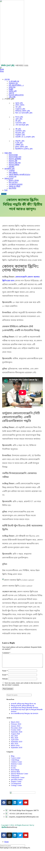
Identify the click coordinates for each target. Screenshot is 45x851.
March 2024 (15, 722)
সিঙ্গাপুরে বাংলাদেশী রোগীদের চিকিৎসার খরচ (22, 706)
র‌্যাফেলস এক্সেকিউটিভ (15, 159)
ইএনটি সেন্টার (18, 143)
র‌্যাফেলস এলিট (13, 161)
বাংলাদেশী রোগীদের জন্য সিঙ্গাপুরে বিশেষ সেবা (23, 704)
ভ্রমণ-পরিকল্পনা (13, 172)
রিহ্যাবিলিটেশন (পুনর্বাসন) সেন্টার (23, 149)
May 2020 (14, 738)
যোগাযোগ (3, 194)
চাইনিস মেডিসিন (19, 105)
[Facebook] (4, 802)
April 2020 (14, 740)
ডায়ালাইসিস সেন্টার (20, 131)
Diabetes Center (16, 764)
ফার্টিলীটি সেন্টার (19, 145)
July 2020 (14, 736)
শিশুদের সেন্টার (19, 117)
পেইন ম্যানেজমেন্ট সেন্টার (22, 125)
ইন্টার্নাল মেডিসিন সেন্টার (21, 147)
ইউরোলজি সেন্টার (19, 133)
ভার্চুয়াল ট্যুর (12, 87)
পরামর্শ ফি (11, 93)
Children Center (16, 762)
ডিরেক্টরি (11, 89)
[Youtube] (25, 802)
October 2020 (15, 730)
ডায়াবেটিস (11, 167)
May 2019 (14, 744)
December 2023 (16, 728)
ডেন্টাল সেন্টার (18, 119)
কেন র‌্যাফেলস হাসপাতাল (15, 184)
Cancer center (15, 758)
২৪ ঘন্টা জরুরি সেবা (14, 81)
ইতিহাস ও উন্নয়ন (14, 180)
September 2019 (16, 742)
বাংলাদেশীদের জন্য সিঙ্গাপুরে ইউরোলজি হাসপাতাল (24, 708)
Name (5, 671)
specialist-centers (16, 779)
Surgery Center (16, 781)
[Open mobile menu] (22, 74)
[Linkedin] (14, 802)
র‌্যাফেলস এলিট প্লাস (15, 163)
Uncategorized (16, 783)
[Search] (40, 695)
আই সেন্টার (18, 107)
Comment (6, 653)
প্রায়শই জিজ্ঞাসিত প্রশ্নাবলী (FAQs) (19, 174)
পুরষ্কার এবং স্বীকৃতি (14, 186)
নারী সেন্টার (18, 129)
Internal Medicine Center (19, 774)
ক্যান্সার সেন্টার (19, 103)
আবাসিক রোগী (12, 91)
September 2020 (16, 732)
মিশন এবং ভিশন (13, 182)
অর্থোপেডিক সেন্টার (20, 123)
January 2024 (15, 726)
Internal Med (15, 772)
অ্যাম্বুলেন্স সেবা (13, 83)
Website (5, 679)
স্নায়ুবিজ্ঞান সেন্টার (20, 135)
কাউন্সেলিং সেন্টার (19, 141)
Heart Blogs (15, 770)
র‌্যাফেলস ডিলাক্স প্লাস (15, 157)
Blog (12, 756)
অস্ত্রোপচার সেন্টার (20, 109)
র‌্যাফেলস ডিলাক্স (13, 155)
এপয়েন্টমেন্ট (12, 171)
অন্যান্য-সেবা (12, 176)
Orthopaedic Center (17, 777)
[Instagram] (9, 802)
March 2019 (15, 745)
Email (5, 675)
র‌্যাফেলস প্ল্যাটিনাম (14, 165)
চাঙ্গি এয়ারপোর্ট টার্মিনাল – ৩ (16, 85)
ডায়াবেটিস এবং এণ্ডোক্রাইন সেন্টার (25, 137)
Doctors (13, 766)
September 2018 (16, 747)
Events (13, 768)
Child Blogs (15, 760)
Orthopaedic (15, 776)
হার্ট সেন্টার (18, 121)
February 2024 (16, 724)
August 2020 (15, 734)
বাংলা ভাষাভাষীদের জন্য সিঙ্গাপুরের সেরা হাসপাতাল (24, 713)
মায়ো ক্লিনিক (12, 188)
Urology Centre (16, 785)
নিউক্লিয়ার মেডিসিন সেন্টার (22, 111)
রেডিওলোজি (12, 97)
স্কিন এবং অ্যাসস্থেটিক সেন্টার (23, 113)
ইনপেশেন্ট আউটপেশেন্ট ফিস (16, 95)
